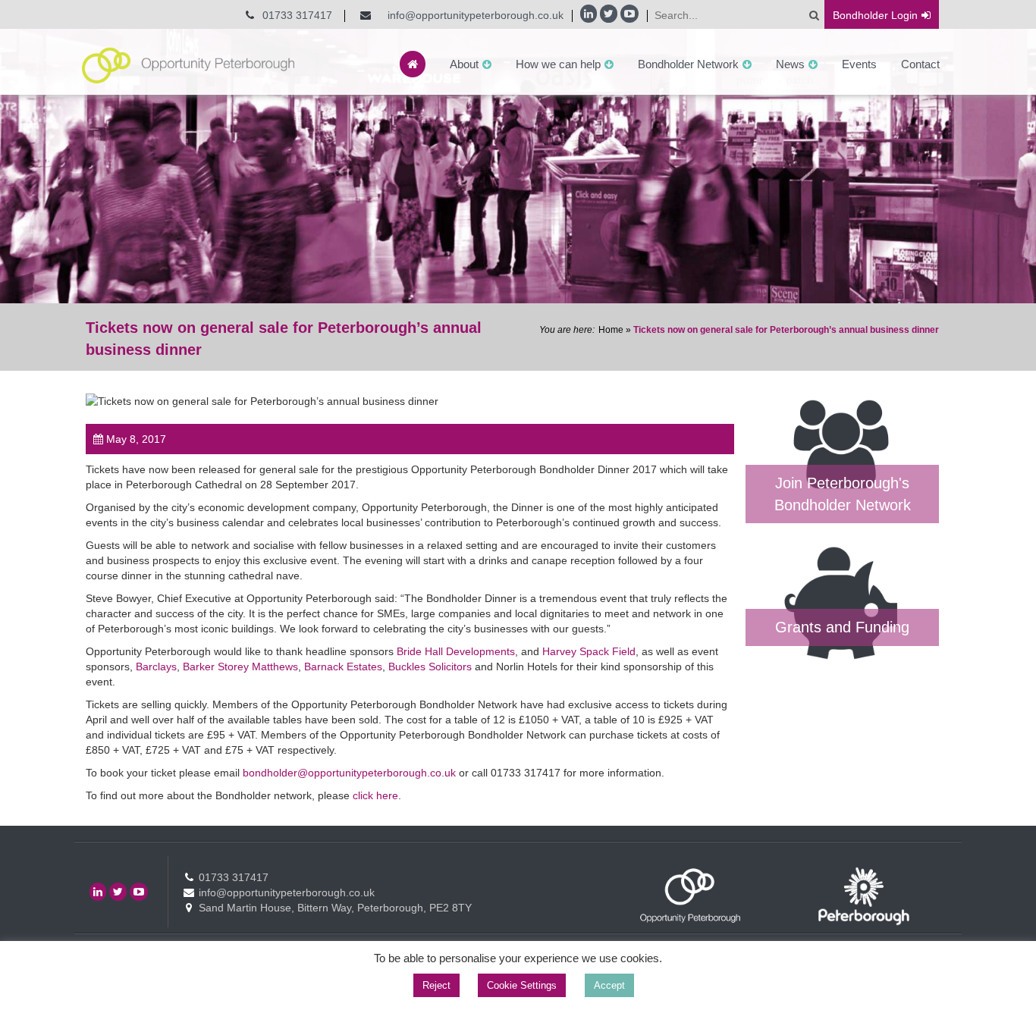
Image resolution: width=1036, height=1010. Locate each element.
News (790, 64)
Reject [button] (436, 985)
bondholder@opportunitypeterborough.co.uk (351, 773)
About (464, 64)
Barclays (156, 666)
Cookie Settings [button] (522, 985)
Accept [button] (609, 985)
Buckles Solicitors (430, 666)
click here (375, 795)
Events (859, 64)
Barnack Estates (343, 666)
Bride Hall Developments (456, 651)
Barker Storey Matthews (240, 666)
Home (610, 330)
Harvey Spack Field (589, 651)
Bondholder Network (688, 64)
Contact (920, 64)
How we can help (558, 64)
